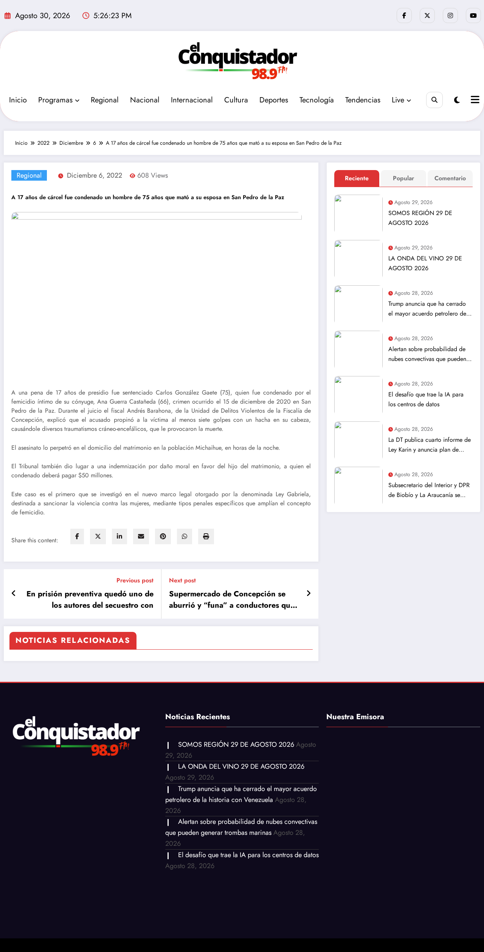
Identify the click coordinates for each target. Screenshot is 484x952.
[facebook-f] (404, 15)
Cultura (236, 99)
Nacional (145, 99)
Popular (403, 178)
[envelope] (141, 536)
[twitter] (98, 536)
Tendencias (362, 99)
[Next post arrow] (308, 594)
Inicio (18, 99)
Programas (55, 99)
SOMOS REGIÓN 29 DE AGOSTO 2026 (420, 218)
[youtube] (473, 15)
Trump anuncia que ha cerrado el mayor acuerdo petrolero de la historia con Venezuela (427, 309)
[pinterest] (163, 536)
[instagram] (450, 15)
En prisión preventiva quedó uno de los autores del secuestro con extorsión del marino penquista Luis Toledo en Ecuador (90, 599)
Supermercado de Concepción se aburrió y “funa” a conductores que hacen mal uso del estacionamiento (232, 599)
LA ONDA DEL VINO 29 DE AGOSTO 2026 (425, 263)
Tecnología (316, 99)
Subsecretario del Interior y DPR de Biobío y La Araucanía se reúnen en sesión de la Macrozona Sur (429, 490)
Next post (182, 580)
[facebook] (77, 536)
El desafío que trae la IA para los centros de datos (426, 399)
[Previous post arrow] (13, 594)
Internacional (192, 99)
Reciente (357, 178)
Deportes (273, 99)
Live (398, 99)
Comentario (450, 178)
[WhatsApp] (184, 536)
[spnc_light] (457, 100)
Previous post (135, 580)
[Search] (434, 100)
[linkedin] (119, 536)
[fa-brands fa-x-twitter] (427, 15)
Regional (105, 99)
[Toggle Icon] (474, 100)
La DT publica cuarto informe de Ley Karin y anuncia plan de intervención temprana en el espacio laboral (429, 445)
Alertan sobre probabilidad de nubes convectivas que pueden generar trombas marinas (427, 354)
